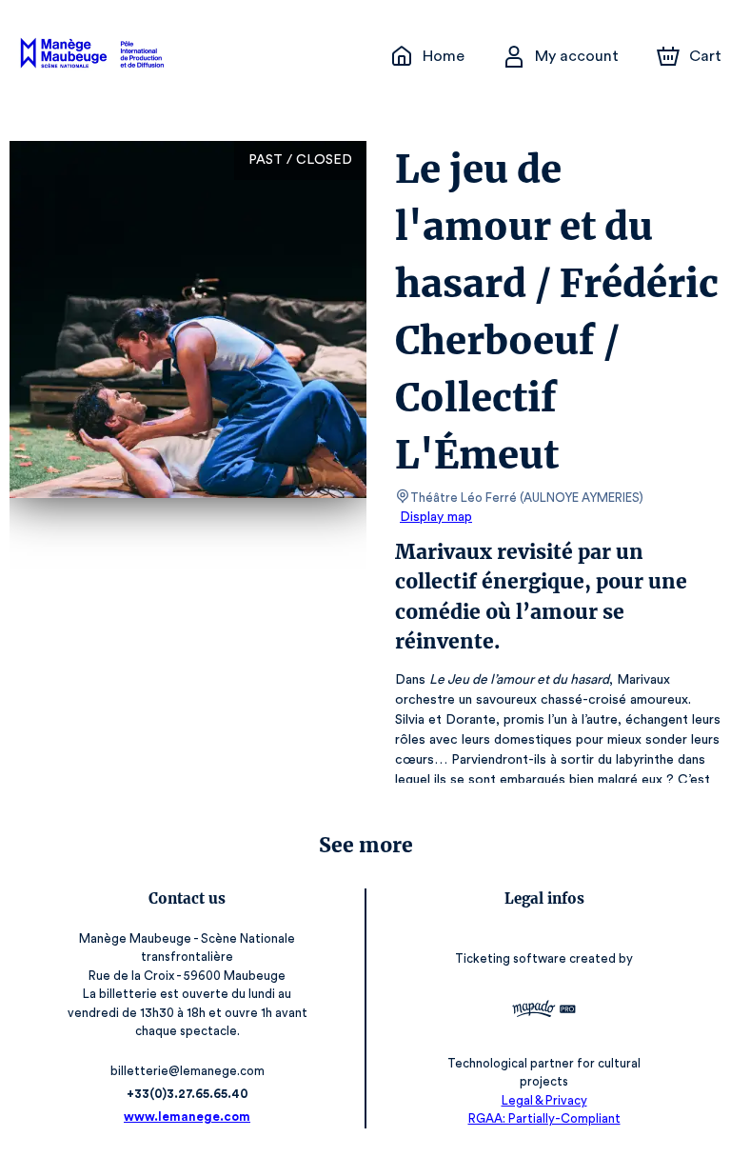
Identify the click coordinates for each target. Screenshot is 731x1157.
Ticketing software (510, 958)
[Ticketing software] (544, 1011)
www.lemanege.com (187, 1116)
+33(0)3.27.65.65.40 (187, 1093)
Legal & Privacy (544, 1100)
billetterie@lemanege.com (187, 1071)
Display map (436, 517)
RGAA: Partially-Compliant (544, 1118)
